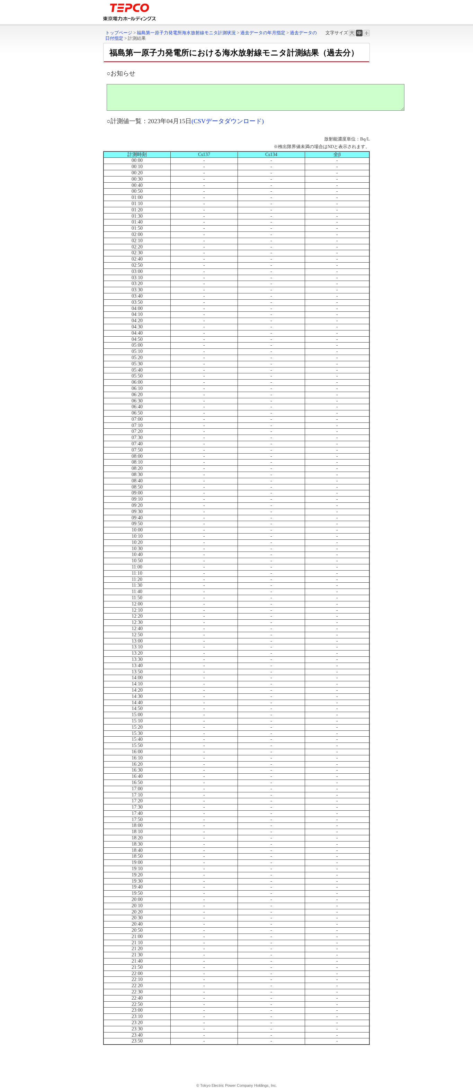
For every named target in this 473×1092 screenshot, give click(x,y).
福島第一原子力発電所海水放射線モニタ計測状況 (186, 32)
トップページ (118, 32)
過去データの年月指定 (262, 32)
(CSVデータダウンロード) (227, 121)
